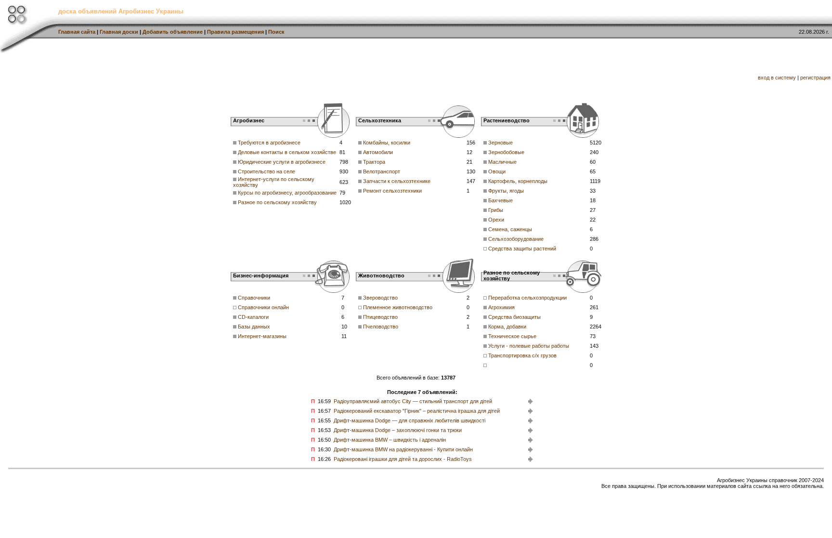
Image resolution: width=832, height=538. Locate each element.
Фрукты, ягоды (506, 191)
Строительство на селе (266, 171)
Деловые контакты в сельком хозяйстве (287, 152)
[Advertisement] (343, 74)
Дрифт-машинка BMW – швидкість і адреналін (390, 440)
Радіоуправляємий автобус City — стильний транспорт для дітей (413, 401)
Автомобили (378, 152)
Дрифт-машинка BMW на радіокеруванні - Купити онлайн (403, 449)
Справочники (254, 298)
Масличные (502, 162)
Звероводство (380, 298)
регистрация (815, 77)
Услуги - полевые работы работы (528, 346)
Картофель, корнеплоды (517, 181)
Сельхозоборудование (516, 239)
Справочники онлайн (263, 307)
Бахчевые (500, 200)
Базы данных (254, 326)
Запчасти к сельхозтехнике (396, 181)
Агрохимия (501, 307)
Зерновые (500, 142)
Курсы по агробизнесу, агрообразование (287, 193)
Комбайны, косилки (386, 142)
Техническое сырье (512, 336)
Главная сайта (76, 32)
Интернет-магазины (262, 336)
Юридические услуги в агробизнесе (281, 162)
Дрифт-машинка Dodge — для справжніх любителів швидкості (409, 420)
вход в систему (777, 77)
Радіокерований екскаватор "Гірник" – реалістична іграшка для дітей (417, 411)
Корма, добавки (507, 326)
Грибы (495, 210)
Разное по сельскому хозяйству (277, 202)
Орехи (496, 220)
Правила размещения (235, 32)
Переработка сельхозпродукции (527, 298)
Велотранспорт (381, 171)
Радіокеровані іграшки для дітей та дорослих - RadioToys (403, 459)
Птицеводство (380, 317)
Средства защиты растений (522, 248)
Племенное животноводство (397, 307)
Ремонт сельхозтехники (392, 191)
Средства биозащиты (514, 317)
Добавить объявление (173, 32)
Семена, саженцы (510, 229)
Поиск (276, 32)
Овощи (497, 171)
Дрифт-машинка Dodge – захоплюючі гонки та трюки (398, 430)
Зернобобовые (506, 152)
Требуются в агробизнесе (269, 142)
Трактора (374, 162)
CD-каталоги (253, 317)
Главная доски (119, 32)
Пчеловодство (380, 326)
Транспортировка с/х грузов (522, 355)
